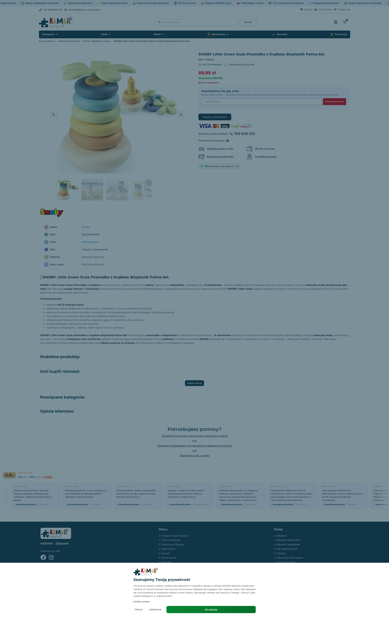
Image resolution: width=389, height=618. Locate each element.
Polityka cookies (141, 601)
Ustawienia (155, 609)
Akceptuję (211, 609)
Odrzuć (139, 609)
